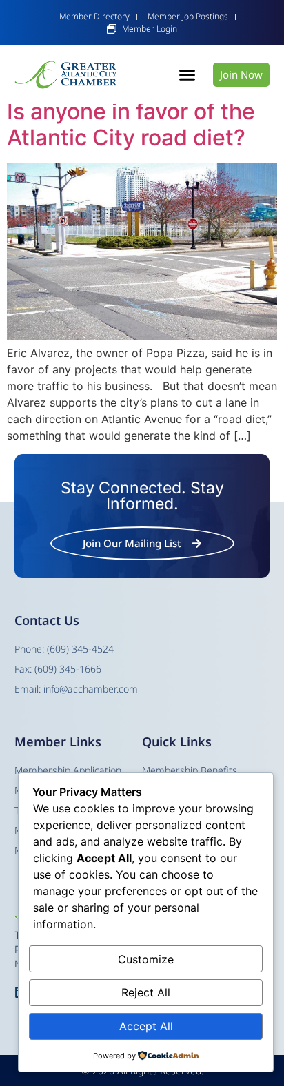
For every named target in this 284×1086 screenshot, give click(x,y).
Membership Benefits (189, 770)
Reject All (145, 992)
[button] (187, 75)
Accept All (146, 1026)
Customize (146, 959)
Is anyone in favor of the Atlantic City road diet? (131, 124)
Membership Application (67, 770)
